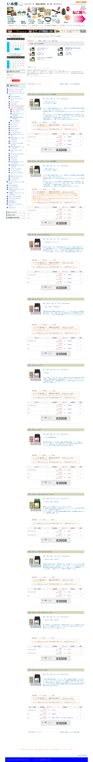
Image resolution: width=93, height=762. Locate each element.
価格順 (40, 40)
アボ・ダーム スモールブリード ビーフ (41, 494)
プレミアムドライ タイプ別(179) (16, 182)
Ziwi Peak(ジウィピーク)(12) (17, 135)
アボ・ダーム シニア (35, 365)
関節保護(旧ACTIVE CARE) (73, 48)
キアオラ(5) (14, 126)
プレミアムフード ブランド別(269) (16, 93)
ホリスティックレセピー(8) (17, 173)
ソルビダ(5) (14, 141)
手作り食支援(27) (13, 185)
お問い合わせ (49, 749)
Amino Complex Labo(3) (18, 105)
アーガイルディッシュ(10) (16, 99)
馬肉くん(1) (14, 157)
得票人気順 (52, 40)
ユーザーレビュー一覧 (13, 27)
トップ (30, 36)
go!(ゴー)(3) (14, 130)
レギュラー (40, 52)
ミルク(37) (12, 200)
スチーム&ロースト (42, 48)
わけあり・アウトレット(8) (16, 89)
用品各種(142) (13, 202)
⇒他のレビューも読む (68, 125)
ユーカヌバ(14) (15, 177)
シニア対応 (68, 52)
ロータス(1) (14, 179)
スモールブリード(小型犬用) (44, 57)
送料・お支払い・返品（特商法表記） (35, 749)
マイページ (44, 129)
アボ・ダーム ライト (35, 299)
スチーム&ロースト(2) (18, 109)
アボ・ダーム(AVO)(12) (17, 107)
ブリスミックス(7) (15, 170)
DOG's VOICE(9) (15, 96)
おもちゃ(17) (12, 207)
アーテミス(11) (15, 101)
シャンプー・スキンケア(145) (15, 204)
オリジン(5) (14, 124)
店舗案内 (56, 749)
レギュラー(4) (16, 111)
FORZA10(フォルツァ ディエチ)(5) (17, 165)
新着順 (44, 40)
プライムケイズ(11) (16, 168)
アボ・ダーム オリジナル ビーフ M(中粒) (42, 161)
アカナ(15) (13, 103)
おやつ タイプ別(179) (14, 198)
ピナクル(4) (14, 159)
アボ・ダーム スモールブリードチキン (40, 551)
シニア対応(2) (16, 120)
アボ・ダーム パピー (35, 429)
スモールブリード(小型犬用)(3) (17, 114)
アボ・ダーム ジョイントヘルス (37, 670)
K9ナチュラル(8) (15, 128)
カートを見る (70, 749)
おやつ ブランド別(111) (15, 196)
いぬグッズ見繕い (41, 27)
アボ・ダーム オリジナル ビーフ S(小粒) (42, 94)
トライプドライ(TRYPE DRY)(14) (17, 144)
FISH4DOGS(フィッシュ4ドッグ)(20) (17, 162)
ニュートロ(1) (14, 155)
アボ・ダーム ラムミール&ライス (39, 234)
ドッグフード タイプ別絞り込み (27, 27)
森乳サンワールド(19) (16, 176)
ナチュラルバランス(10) (17, 153)
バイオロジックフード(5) (15, 91)
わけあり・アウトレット (51, 27)
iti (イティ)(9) (15, 122)
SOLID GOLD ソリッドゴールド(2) (17, 138)
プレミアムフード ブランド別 (41, 36)
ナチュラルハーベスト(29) (16, 151)
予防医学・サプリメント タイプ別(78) (16, 193)
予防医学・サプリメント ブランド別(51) (16, 190)
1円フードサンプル (63, 27)
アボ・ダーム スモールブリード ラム (40, 612)
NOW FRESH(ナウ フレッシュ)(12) (17, 147)
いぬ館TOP (23, 749)
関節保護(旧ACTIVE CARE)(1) (17, 117)
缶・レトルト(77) (13, 187)
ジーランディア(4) (15, 132)
